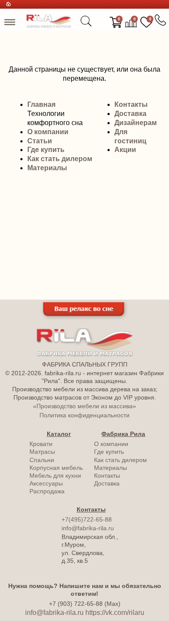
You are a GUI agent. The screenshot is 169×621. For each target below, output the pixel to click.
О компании (47, 131)
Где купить (46, 149)
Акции (125, 149)
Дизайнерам (135, 122)
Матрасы (42, 451)
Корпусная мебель (56, 467)
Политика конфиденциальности (84, 415)
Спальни (41, 459)
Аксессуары (46, 483)
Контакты (131, 104)
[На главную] (49, 25)
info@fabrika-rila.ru (88, 528)
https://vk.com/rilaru (114, 612)
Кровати (40, 443)
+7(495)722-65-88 (87, 519)
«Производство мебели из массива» (84, 406)
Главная (41, 104)
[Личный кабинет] (100, 22)
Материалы (47, 168)
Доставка (130, 113)
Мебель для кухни (55, 475)
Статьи (39, 141)
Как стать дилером (59, 158)
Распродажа (47, 491)
